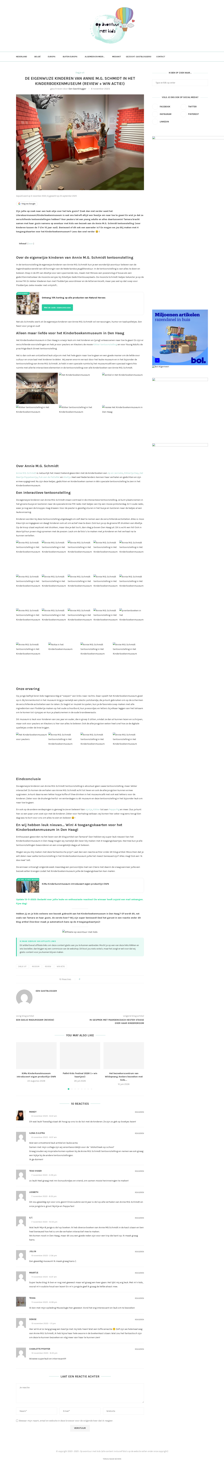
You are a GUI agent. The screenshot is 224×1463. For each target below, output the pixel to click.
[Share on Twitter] (88, 979)
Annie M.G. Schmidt (26, 473)
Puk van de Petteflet (49, 477)
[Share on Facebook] (85, 979)
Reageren (139, 1112)
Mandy (33, 1112)
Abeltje (67, 477)
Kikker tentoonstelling (105, 344)
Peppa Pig (114, 809)
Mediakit (116, 56)
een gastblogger (77, 88)
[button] (20, 1066)
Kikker (96, 809)
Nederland (21, 56)
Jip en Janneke (115, 473)
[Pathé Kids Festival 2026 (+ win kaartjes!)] (80, 1055)
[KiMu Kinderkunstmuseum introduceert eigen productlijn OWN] (36, 1055)
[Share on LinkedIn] (95, 979)
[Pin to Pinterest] (91, 979)
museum (35, 966)
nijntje (88, 809)
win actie (61, 966)
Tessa (32, 1298)
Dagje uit (22, 966)
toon (31, 244)
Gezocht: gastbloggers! (138, 56)
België (37, 56)
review (48, 966)
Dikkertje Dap (131, 473)
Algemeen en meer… (95, 56)
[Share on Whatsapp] (98, 979)
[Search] (206, 56)
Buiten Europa (70, 56)
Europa (51, 56)
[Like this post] (82, 979)
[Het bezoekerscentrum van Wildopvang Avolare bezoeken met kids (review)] (123, 1055)
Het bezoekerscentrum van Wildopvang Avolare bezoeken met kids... (124, 1076)
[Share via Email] (101, 979)
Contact (160, 56)
